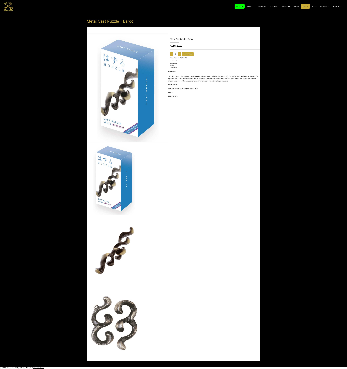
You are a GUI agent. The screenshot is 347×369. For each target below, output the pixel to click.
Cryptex (296, 6)
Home (88, 27)
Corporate (323, 6)
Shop (304, 6)
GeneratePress (38, 368)
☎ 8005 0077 (337, 6)
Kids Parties (262, 6)
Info (313, 6)
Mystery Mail (286, 6)
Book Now (239, 6)
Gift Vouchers (274, 6)
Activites (249, 6)
